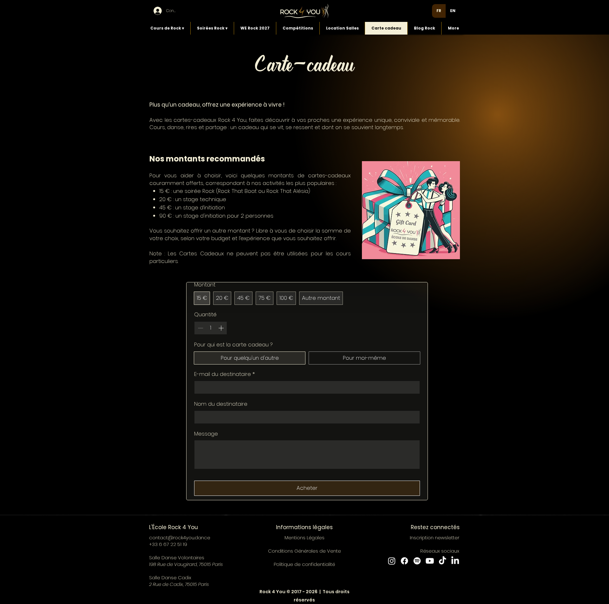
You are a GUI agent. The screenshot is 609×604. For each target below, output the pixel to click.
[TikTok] (442, 561)
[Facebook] (404, 561)
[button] (167, 28)
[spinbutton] (211, 328)
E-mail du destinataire (224, 374)
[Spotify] (417, 561)
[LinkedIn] (455, 561)
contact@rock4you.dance (179, 537)
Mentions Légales (304, 537)
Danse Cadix (176, 577)
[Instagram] (391, 561)
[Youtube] (430, 561)
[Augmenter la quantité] (221, 328)
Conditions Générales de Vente (304, 551)
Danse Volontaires (182, 557)
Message (206, 433)
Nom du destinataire (220, 404)
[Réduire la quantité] (200, 328)
